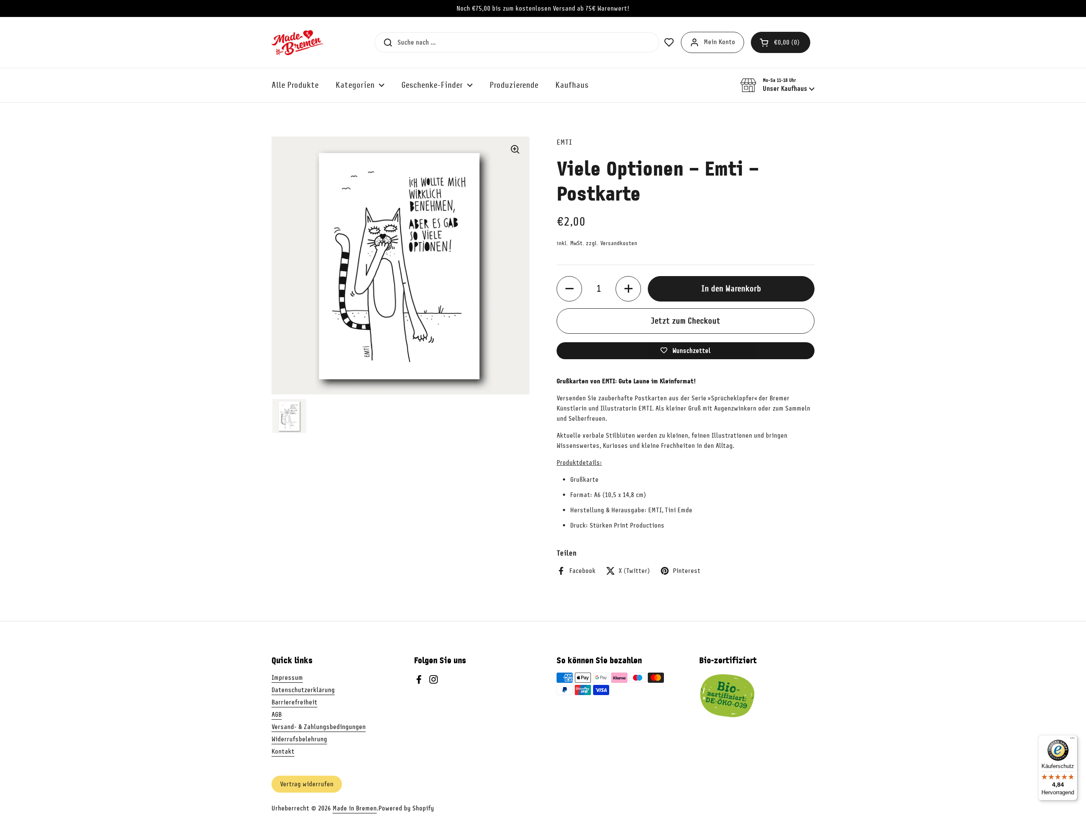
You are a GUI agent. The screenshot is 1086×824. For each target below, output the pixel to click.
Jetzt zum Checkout (685, 321)
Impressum (287, 677)
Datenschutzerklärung (303, 690)
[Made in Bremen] (297, 42)
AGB (277, 714)
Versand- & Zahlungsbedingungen (319, 727)
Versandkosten (618, 243)
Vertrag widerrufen (306, 784)
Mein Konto (719, 42)
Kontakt (283, 751)
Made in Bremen (355, 808)
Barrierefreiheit (294, 702)
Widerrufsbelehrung (299, 739)
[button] (780, 42)
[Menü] (1072, 740)
